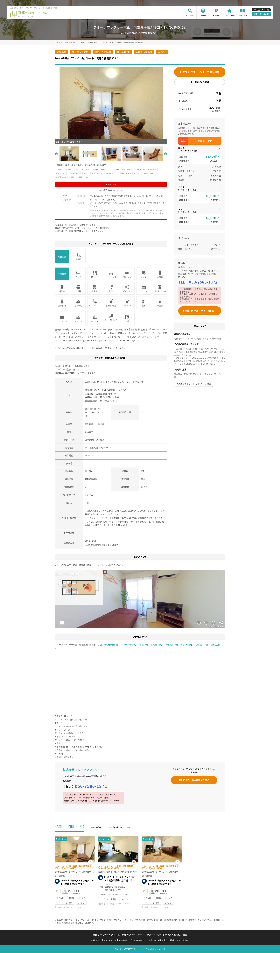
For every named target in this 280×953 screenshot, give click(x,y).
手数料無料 (114, 169)
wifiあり (104, 169)
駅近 (77, 169)
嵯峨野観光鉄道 (92, 389)
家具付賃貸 (152, 169)
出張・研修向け (111, 173)
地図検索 (216, 15)
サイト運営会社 (160, 940)
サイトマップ (110, 940)
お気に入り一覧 (262, 9)
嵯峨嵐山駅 (101, 393)
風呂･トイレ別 (139, 169)
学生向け (85, 173)
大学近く (72, 177)
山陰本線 (89, 393)
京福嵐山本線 (91, 397)
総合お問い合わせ (261, 14)
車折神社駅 (105, 397)
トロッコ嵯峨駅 (109, 389)
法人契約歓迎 (97, 173)
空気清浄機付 (61, 177)
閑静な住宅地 (125, 173)
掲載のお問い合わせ (179, 940)
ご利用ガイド (242, 15)
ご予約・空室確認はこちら (196, 779)
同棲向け (69, 169)
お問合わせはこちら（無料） (200, 311)
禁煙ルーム (60, 173)
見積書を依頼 (204, 141)
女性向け (59, 169)
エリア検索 (190, 15)
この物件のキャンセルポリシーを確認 (193, 384)
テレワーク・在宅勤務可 (143, 173)
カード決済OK (73, 173)
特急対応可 (83, 177)
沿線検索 (203, 15)
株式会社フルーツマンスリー (191, 267)
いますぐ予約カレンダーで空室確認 (199, 72)
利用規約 (123, 940)
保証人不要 (126, 169)
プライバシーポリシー (140, 940)
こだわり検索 (229, 15)
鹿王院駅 (104, 400)
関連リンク (96, 940)
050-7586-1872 (203, 282)
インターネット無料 (90, 169)
